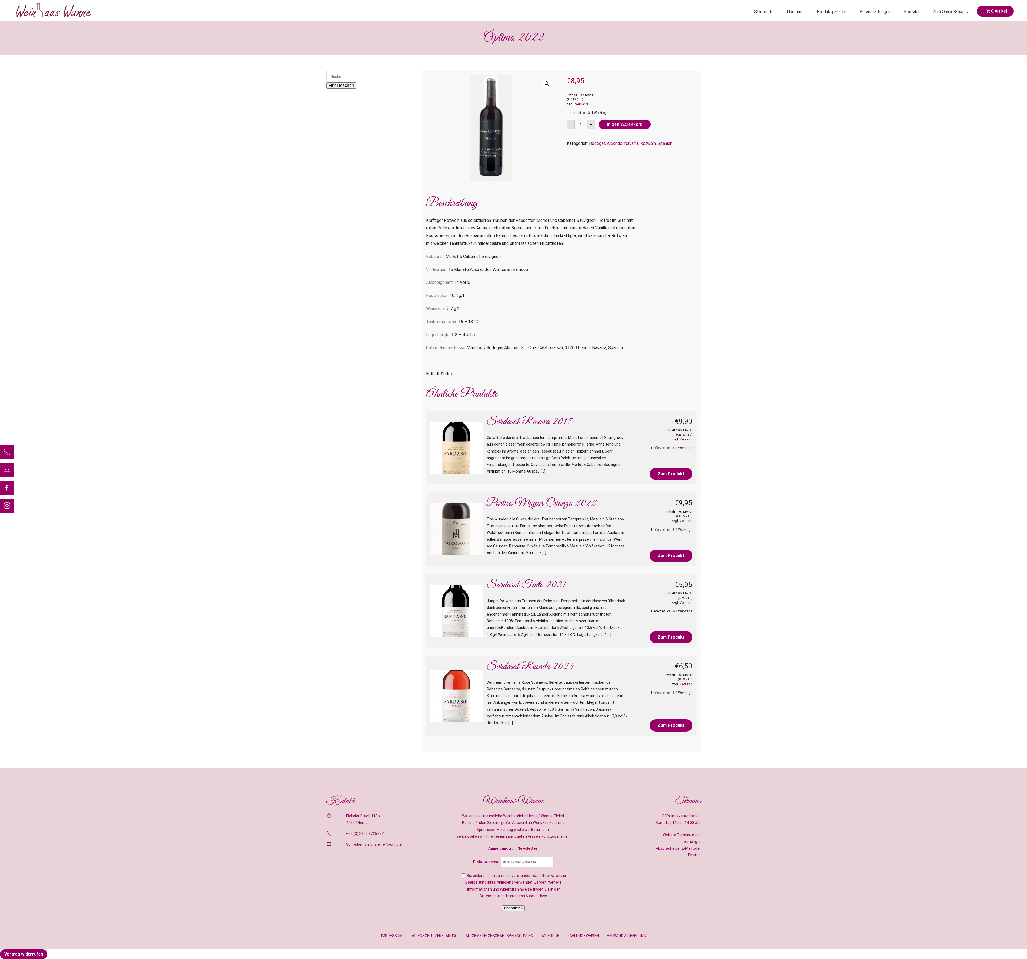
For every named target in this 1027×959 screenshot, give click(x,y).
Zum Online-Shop (949, 11)
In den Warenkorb (625, 124)
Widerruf (550, 936)
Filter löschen (341, 85)
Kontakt (911, 11)
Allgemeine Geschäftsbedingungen (499, 936)
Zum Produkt (671, 473)
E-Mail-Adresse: (487, 862)
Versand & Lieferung (626, 936)
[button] (547, 83)
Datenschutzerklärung (434, 936)
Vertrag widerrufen (23, 954)
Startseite (764, 11)
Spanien (665, 143)
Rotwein (648, 143)
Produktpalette (831, 11)
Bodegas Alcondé (605, 143)
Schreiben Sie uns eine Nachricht (374, 844)
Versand (581, 104)
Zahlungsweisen (583, 936)
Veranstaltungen (875, 11)
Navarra (631, 143)
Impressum (392, 936)
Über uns (795, 11)
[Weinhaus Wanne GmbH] (53, 10)
